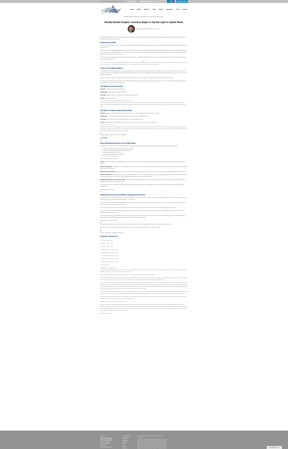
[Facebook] (173, 1)
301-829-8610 (132, 1)
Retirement (125, 438)
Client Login (183, 1)
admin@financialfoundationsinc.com (148, 1)
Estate (124, 442)
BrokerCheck (139, 436)
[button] (132, 9)
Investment (125, 440)
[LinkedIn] (168, 1)
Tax (123, 444)
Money (124, 446)
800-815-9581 (109, 440)
